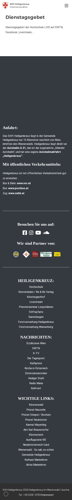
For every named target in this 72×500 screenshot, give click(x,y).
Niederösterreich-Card (36, 444)
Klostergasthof (36, 296)
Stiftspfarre (36, 312)
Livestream (36, 302)
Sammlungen (36, 316)
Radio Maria (36, 383)
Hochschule (36, 286)
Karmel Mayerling (36, 424)
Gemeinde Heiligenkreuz (36, 454)
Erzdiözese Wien (36, 343)
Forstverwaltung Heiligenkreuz (36, 322)
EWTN (36, 348)
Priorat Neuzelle (36, 409)
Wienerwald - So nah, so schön (36, 449)
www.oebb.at (16, 193)
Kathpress (36, 363)
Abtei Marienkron (36, 464)
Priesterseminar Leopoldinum (36, 306)
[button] (6, 494)
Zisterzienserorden (36, 373)
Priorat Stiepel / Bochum (36, 414)
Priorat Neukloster (36, 419)
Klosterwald (36, 404)
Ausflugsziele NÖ (36, 439)
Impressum (47, 495)
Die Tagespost (36, 358)
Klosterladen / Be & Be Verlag (36, 292)
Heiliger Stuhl (36, 378)
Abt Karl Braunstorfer (36, 429)
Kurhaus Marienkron (36, 459)
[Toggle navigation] (66, 5)
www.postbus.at (18, 188)
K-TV (36, 353)
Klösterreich (36, 434)
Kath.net (36, 388)
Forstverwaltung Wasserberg (36, 326)
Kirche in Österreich (36, 368)
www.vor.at (24, 183)
